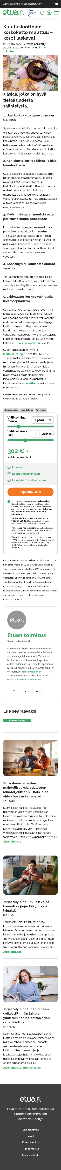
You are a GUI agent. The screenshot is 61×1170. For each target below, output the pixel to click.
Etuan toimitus (26, 635)
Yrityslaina (41, 410)
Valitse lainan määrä (17, 419)
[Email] (14, 691)
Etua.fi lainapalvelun (28, 343)
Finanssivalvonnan (30, 671)
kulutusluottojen (14, 354)
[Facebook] (25, 691)
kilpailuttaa (28, 383)
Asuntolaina (27, 410)
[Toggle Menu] (56, 12)
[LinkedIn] (36, 691)
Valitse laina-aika (17, 433)
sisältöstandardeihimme (27, 679)
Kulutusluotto (11, 410)
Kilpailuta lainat (30, 492)
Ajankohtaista (17, 720)
